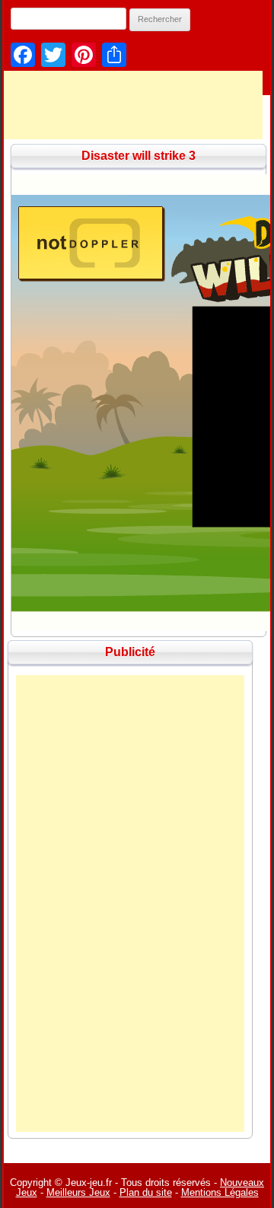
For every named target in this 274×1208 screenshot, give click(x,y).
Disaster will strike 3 (138, 155)
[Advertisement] (130, 903)
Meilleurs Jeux (78, 1192)
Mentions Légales (220, 1192)
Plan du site (145, 1192)
